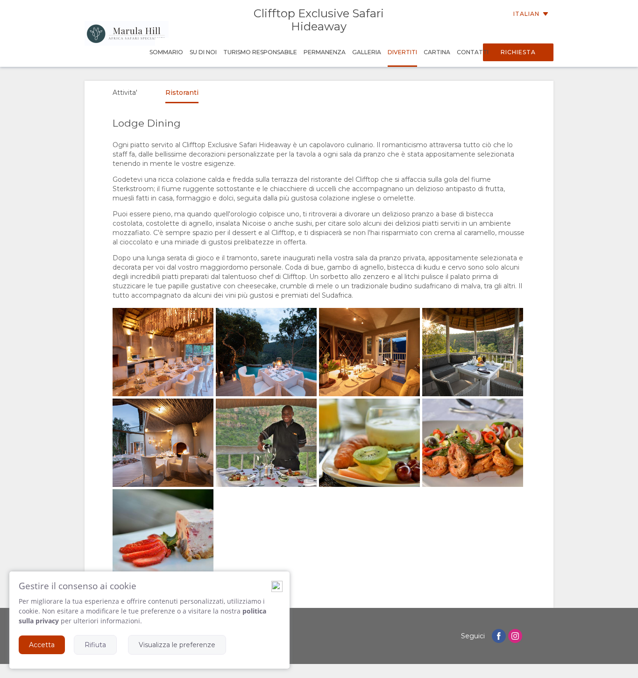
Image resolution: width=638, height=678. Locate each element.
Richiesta (518, 52)
